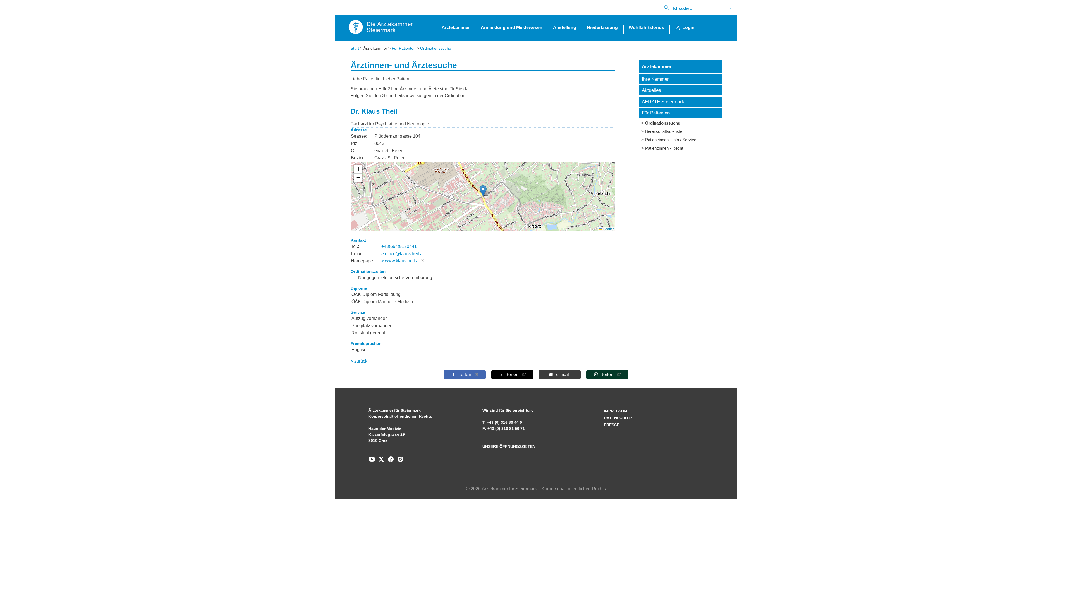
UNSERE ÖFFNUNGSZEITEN (508, 446)
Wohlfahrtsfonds (646, 27)
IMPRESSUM (615, 411)
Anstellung (564, 27)
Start (355, 48)
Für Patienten (404, 48)
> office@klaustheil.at (402, 253)
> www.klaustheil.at (400, 261)
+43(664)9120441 (399, 246)
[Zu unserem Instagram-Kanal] (399, 461)
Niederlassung (602, 27)
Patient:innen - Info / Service (670, 139)
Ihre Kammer (655, 79)
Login (688, 27)
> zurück (359, 361)
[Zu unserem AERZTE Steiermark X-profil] (380, 461)
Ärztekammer (456, 27)
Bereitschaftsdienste (663, 131)
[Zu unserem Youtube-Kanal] (371, 461)
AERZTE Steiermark (663, 101)
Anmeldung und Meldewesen (511, 27)
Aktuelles (651, 90)
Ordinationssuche (435, 48)
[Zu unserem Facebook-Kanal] (389, 461)
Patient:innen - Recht (664, 148)
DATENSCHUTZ (618, 418)
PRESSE (611, 425)
